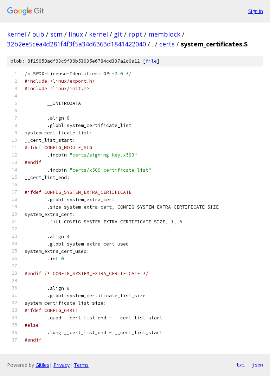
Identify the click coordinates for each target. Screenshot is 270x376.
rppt (135, 34)
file (151, 61)
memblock (164, 34)
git (118, 34)
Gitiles (42, 365)
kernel (16, 34)
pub (38, 34)
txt (240, 365)
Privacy (61, 365)
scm (56, 34)
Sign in (255, 11)
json (257, 365)
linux (76, 34)
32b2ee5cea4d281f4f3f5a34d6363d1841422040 (76, 44)
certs (167, 44)
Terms (81, 365)
